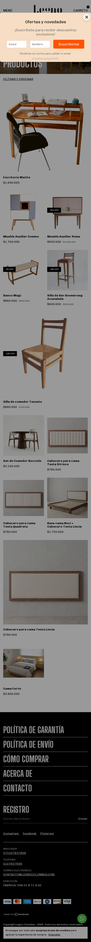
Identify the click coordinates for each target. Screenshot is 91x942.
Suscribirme (68, 44)
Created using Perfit (45, 58)
